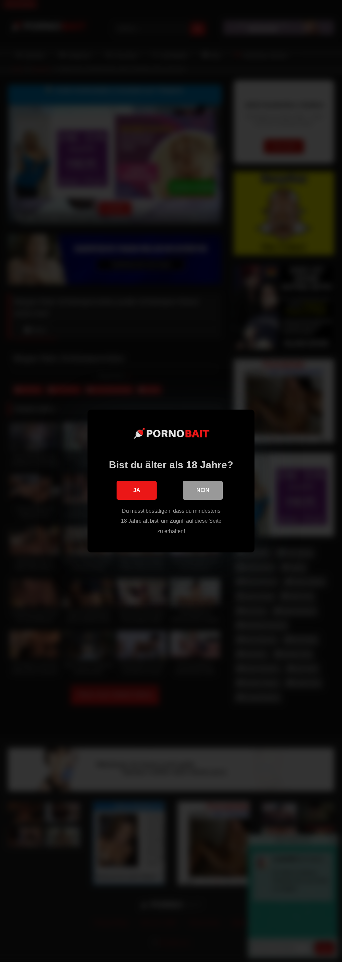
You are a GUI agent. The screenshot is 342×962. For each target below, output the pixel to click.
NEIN (202, 490)
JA (136, 490)
